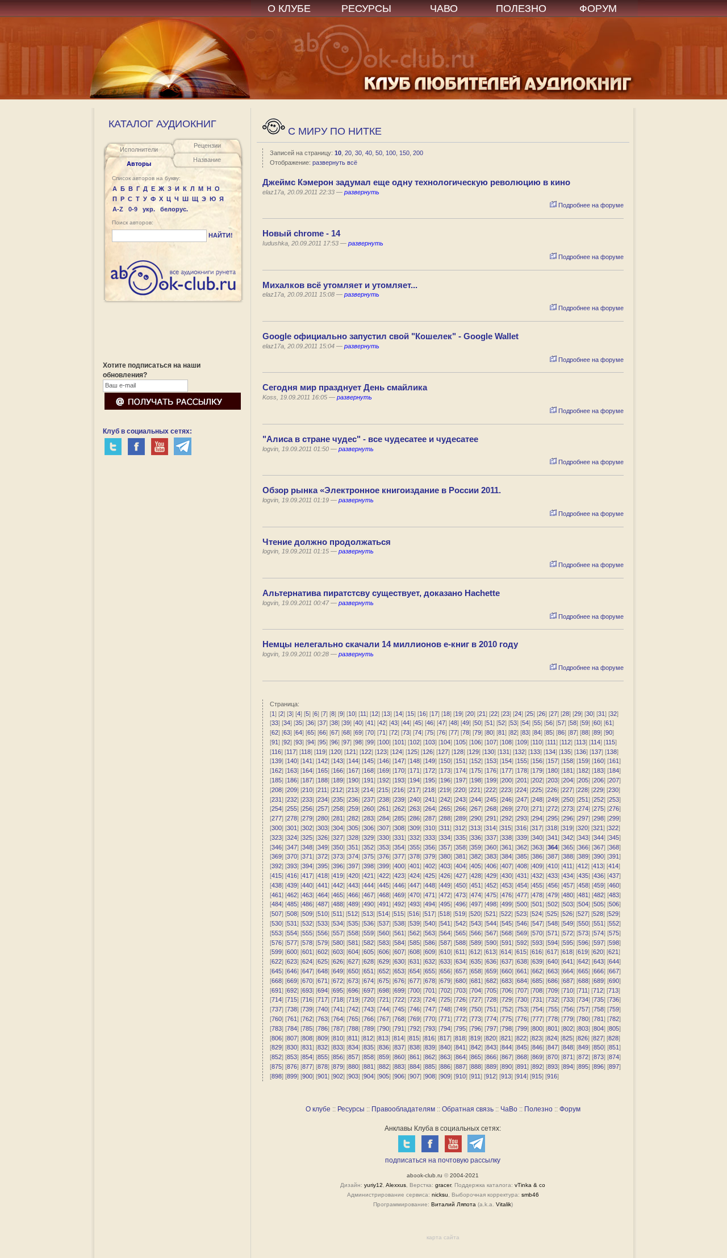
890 (507, 1066)
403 (445, 866)
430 (507, 875)
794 (445, 1028)
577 (292, 942)
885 (430, 1066)
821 (506, 1038)
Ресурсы (351, 1109)
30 (358, 152)
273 (568, 808)
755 (553, 1009)
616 (537, 951)
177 (507, 770)
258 (338, 808)
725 (445, 999)
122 (366, 751)
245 (491, 799)
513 (368, 913)
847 (553, 1047)
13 (386, 713)
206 (599, 780)
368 (614, 847)
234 (322, 799)
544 (491, 923)
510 (322, 913)
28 (565, 713)
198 (476, 780)
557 (338, 933)
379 (430, 856)
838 (415, 1047)
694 (322, 990)
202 (537, 780)
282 (353, 818)
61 (608, 722)
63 (286, 732)
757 (583, 1009)
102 (415, 742)
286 (415, 818)
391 (614, 856)
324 (292, 837)
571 (553, 933)
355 (415, 847)
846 (537, 1047)
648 (322, 971)
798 (507, 1028)
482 (599, 895)
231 (276, 799)
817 (445, 1038)
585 (415, 942)
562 (415, 933)
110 (537, 742)
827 (598, 1038)
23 (506, 713)
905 (384, 1076)
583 (384, 942)
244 (476, 799)
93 (298, 742)
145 (369, 760)
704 (476, 990)
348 (307, 847)
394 (307, 866)
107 (491, 742)
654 (415, 971)
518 (445, 913)
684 (522, 980)
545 (507, 923)
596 (583, 942)
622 (276, 961)
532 (307, 923)
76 (441, 732)
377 (399, 856)
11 (363, 713)
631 (415, 961)
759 (614, 1009)
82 (513, 732)
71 (382, 732)
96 (334, 742)
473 (461, 895)
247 (522, 799)
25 (530, 713)
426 (445, 875)
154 (507, 760)
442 (338, 885)
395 (322, 866)
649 (338, 971)
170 (399, 770)
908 (430, 1076)
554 (292, 933)
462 (292, 895)
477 (522, 895)
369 (276, 856)
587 (445, 942)
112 (566, 742)
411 (568, 866)
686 (553, 980)
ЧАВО (444, 8)
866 (491, 1056)
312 (460, 827)
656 (445, 971)
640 (553, 961)
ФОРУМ (598, 8)
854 (307, 1056)
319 (567, 827)
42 (382, 722)
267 (476, 808)
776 (522, 1018)
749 (461, 1009)
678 (430, 980)
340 (537, 837)
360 (491, 847)
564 (445, 933)
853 (292, 1056)
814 (399, 1038)
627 (353, 961)
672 (338, 980)
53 (513, 722)
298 (599, 818)
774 (491, 1018)
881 (369, 1066)
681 (476, 980)
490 (369, 904)
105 (461, 742)
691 (276, 990)
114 (595, 742)
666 (599, 971)
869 (537, 1056)
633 (445, 961)
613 (491, 951)
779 (568, 1018)
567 (491, 933)
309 (415, 827)
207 (614, 780)
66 (322, 732)
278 (292, 818)
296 (568, 818)
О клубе (318, 1109)
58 (573, 722)
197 (461, 780)
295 (553, 818)
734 (583, 999)
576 (276, 942)
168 (369, 770)
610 (445, 951)
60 (597, 722)
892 (537, 1066)
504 (583, 904)
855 (322, 1056)
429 (491, 875)
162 (276, 770)
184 (614, 770)
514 (383, 913)
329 (369, 837)
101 (399, 742)
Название (207, 159)
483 (614, 895)
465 (338, 895)
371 (307, 856)
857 (353, 1056)
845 (522, 1047)
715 (292, 999)
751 (491, 1009)
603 (338, 951)
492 (399, 904)
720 (369, 999)
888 (476, 1066)
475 (491, 895)
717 (322, 999)
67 (334, 732)
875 (276, 1066)
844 (507, 1047)
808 (307, 1038)
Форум (569, 1109)
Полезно (538, 1109)
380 (445, 856)
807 (292, 1038)
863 (445, 1056)
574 (599, 933)
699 (399, 990)
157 (553, 760)
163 (292, 770)
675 (384, 980)
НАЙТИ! (220, 235)
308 (399, 827)
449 (445, 885)
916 (552, 1076)
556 (322, 933)
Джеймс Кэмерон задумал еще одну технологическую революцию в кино (416, 182)
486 (307, 904)
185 (276, 780)
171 (415, 770)
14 (398, 713)
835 (369, 1047)
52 (501, 722)
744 (384, 1009)
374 (353, 856)
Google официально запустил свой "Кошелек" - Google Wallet (390, 336)
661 (522, 971)
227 (567, 789)
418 (322, 875)
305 (353, 827)
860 (399, 1056)
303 (322, 827)
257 (322, 808)
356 (430, 847)
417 (307, 875)
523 (521, 913)
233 (307, 799)
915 (537, 1076)
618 (567, 951)
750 (476, 1009)
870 (553, 1056)
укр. (149, 209)
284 (384, 818)
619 (583, 951)
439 (292, 885)
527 (583, 913)
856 (338, 1056)
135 (566, 751)
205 (583, 780)
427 (461, 875)
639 (537, 961)
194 (415, 780)
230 (613, 789)
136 (581, 751)
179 (537, 770)
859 (384, 1056)
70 (370, 732)
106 (476, 742)
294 (537, 818)
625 (322, 961)
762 (307, 1018)
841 (461, 1047)
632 (430, 961)
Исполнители (139, 149)
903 (353, 1076)
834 (353, 1047)
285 (399, 818)
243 (461, 799)
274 (583, 808)
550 (583, 923)
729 (507, 999)
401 (415, 866)
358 (461, 847)
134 (550, 751)
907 (415, 1076)
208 (276, 789)
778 (553, 1018)
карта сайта (443, 1237)
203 (553, 780)
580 (338, 942)
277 (276, 818)
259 (353, 808)
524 (537, 913)
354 (399, 847)
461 (276, 895)
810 (338, 1038)
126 (428, 751)
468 (384, 895)
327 (338, 837)
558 (353, 933)
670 (307, 980)
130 (489, 751)
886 (445, 1066)
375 (369, 856)
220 (460, 789)
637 (507, 961)
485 (292, 904)
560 (384, 933)
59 (585, 722)
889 (491, 1066)
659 (491, 971)
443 (353, 885)
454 (522, 885)
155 (522, 760)
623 (292, 961)
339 (522, 837)
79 (477, 732)
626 (338, 961)
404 (461, 866)
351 (353, 847)
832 (322, 1047)
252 (599, 799)
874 (614, 1056)
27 (553, 713)
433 (553, 875)
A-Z (117, 209)
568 (507, 933)
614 (506, 951)
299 (614, 818)
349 (322, 847)
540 (430, 923)
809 (322, 1038)
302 (307, 827)
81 (501, 732)
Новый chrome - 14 (301, 233)
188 (322, 780)
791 (399, 1028)
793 (430, 1028)
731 (537, 999)
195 (430, 780)
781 (599, 1018)
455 (537, 885)
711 (583, 990)
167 (353, 770)
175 (476, 770)
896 (599, 1066)
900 (307, 1076)
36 (310, 722)
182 (583, 770)
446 (399, 885)
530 (276, 923)
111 (551, 742)
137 (596, 751)
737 (276, 1009)
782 (614, 1018)
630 (399, 961)
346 (276, 847)
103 (430, 742)
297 (583, 818)
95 (322, 742)
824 (552, 1038)
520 (475, 913)
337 (491, 837)
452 (491, 885)
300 (276, 827)
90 (608, 732)
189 (338, 780)
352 (369, 847)
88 (585, 732)
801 (553, 1028)
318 (552, 827)
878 (322, 1066)
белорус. (174, 209)
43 (394, 722)
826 (583, 1038)
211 (322, 789)
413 (598, 866)
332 (415, 837)
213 (353, 789)
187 (307, 780)
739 (307, 1009)
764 (338, 1018)
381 (461, 856)
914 (521, 1076)
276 (614, 808)
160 (599, 760)
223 (506, 789)
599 (276, 951)
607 (399, 951)
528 (598, 913)
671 (322, 980)
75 (430, 732)
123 (382, 751)
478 (537, 895)
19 (458, 713)
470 (415, 895)
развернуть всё (334, 162)
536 (369, 923)
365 (568, 847)
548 (553, 923)
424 (415, 875)
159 (583, 760)
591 (507, 942)
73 (406, 732)
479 (553, 895)
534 (338, 923)
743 (369, 1009)
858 (369, 1056)
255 (292, 808)
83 (525, 732)
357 (445, 847)
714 (276, 999)
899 (292, 1076)
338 (507, 837)
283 (369, 818)
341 (553, 837)
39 (346, 722)
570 (537, 933)
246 (507, 799)
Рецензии (207, 145)
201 (522, 780)
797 (491, 1028)
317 (537, 827)
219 (445, 789)
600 (292, 951)
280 (322, 818)
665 (583, 971)
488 (338, 904)
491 (384, 904)
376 (384, 856)
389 (583, 856)
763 (322, 1018)
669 (292, 980)
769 (415, 1018)
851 (614, 1047)
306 (369, 827)
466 (353, 895)
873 (599, 1056)
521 (491, 913)
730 (522, 999)
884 (415, 1066)
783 (276, 1028)
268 (491, 808)
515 (399, 913)
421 (369, 875)
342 (568, 837)
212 (337, 789)
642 (583, 961)
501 (537, 904)
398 (369, 866)
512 (353, 913)
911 (476, 1076)
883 (399, 1066)
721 (384, 999)
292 (507, 818)
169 (384, 770)
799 (522, 1028)
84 (537, 732)
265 (445, 808)
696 (353, 990)
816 (429, 1038)
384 (507, 856)
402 (430, 866)
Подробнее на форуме (591, 205)
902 (338, 1076)
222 (491, 789)
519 (460, 913)
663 (553, 971)
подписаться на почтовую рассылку (442, 1160)
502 (553, 904)
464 (322, 895)
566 (476, 933)
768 (399, 1018)
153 (491, 760)
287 (430, 818)
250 (568, 799)
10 (338, 152)
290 (476, 818)
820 (491, 1038)
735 (599, 999)
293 (522, 818)
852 (276, 1056)
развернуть (361, 192)
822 (521, 1038)
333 (430, 837)
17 (434, 713)
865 (476, 1056)
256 (307, 808)
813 (383, 1038)
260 (369, 808)
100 (391, 152)
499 (507, 904)
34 (286, 722)
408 (522, 866)
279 (307, 818)
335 (461, 837)
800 (537, 1028)
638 (522, 961)
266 (461, 808)
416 (292, 875)
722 (399, 999)
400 (399, 866)
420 (353, 875)
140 (292, 760)
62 (274, 732)
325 (307, 837)
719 (353, 999)
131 (504, 751)
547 (537, 923)
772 (461, 1018)
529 (613, 913)
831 (307, 1047)
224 (521, 789)
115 (610, 742)
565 (461, 933)
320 (583, 827)
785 (307, 1028)
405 (476, 866)
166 (338, 770)
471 (430, 895)
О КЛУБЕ (289, 8)
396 (338, 866)
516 (414, 913)
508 (292, 913)
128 (458, 751)
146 (384, 760)
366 (583, 847)
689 (599, 980)
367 (599, 847)
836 (384, 1047)
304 (338, 827)
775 (507, 1018)
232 (292, 799)
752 (507, 1009)
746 (415, 1009)
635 (476, 961)
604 (353, 951)
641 (568, 961)
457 (568, 885)
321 (598, 827)
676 (399, 980)
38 (334, 722)
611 (460, 951)
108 (507, 742)
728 (491, 999)
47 (441, 722)
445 (384, 885)
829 (276, 1047)
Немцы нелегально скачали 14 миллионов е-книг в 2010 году (390, 644)
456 (553, 885)
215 (383, 789)
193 (399, 780)
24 (518, 713)
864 (461, 1056)
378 (415, 856)
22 (494, 713)
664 (568, 971)
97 (346, 742)
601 (307, 951)
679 (445, 980)
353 (384, 847)
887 (461, 1066)
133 (535, 751)
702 (445, 990)
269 (507, 808)
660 (507, 971)
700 (415, 990)
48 (453, 722)
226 (552, 789)
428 (476, 875)
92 (286, 742)
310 (430, 827)
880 (353, 1066)
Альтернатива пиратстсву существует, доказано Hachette (381, 593)
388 (568, 856)
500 (522, 904)
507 (276, 913)
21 (482, 713)
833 (338, 1047)
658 (476, 971)
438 (276, 885)
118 (306, 751)
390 (599, 856)
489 (353, 904)
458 (583, 885)
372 (322, 856)
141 (307, 760)
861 (415, 1056)
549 (568, 923)
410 (553, 866)
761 (292, 1018)
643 (599, 961)
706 (507, 990)
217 (414, 789)
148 (415, 760)
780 (583, 1018)
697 (369, 990)
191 (369, 780)
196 (445, 780)
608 (415, 951)
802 (568, 1028)
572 (568, 933)
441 (322, 885)
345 (614, 837)
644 (614, 961)
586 (430, 942)
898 (276, 1076)
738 (292, 1009)
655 (430, 971)
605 (369, 951)
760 (276, 1018)
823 (537, 1038)
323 (276, 837)
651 (369, 971)
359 (476, 847)
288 (445, 818)
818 (460, 1038)
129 (474, 751)
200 (418, 152)
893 (553, 1066)
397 (353, 866)
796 (476, 1028)
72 (394, 732)
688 (583, 980)
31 (601, 713)
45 (418, 722)
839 (430, 1047)
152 (476, 760)
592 (522, 942)
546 (522, 923)
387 (553, 856)
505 (599, 904)
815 (414, 1038)
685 (537, 980)
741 (338, 1009)
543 (476, 923)
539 (415, 923)
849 (583, 1047)
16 (422, 713)
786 (322, 1028)
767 (384, 1018)
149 (430, 760)
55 (537, 722)
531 (292, 923)
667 (614, 971)
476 (507, 895)
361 (507, 847)
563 (430, 933)
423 (399, 875)
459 (599, 885)
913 (506, 1076)
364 (553, 847)
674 (369, 980)
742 (353, 1009)
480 (568, 895)
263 (415, 808)
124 (397, 751)
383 (491, 856)
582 (369, 942)
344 (599, 837)
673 (353, 980)
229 (598, 789)
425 (430, 875)
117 (291, 751)
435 (583, 875)
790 (384, 1028)
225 (537, 789)
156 (537, 760)
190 (353, 780)
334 (445, 837)
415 (276, 875)
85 (549, 732)
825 (567, 1038)
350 (338, 847)
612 (475, 951)
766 (369, 1018)
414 (613, 866)
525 (552, 913)
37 (322, 722)
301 (292, 827)
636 (491, 961)
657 (461, 971)
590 (491, 942)
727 (476, 999)
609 (430, 951)
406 (491, 866)
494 (430, 904)
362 (522, 847)
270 (522, 808)
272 (553, 808)
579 (322, 942)
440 (307, 885)
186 (292, 780)
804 (599, 1028)
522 (506, 913)
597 (599, 942)
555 (307, 933)
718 (338, 999)
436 (599, 875)
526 (567, 913)
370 (292, 856)
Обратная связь (468, 1109)
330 (384, 837)
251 (583, 799)
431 (522, 875)
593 (537, 942)
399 (384, 866)
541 (445, 923)
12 (374, 713)
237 (369, 799)
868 (522, 1056)
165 (322, 770)
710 (568, 990)
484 (276, 904)
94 (310, 742)
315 (506, 827)
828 (613, 1038)
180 (553, 770)
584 (399, 942)
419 (338, 875)
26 (541, 713)
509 (307, 913)
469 (399, 895)
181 (568, 770)
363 (537, 847)
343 (583, 837)
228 (583, 789)
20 (348, 152)
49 (465, 722)
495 (445, 904)
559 (369, 933)
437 (614, 875)
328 (353, 837)
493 (415, 904)
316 (521, 827)
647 (307, 971)
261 (384, 808)
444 (369, 885)
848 (568, 1047)
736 (614, 999)
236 (353, 799)
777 (537, 1018)
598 (614, 942)
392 (276, 866)
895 (583, 1066)
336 (476, 837)
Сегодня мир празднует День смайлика (344, 387)
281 (338, 818)
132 (520, 751)
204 (568, 780)
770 (430, 1018)
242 (445, 799)
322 (613, 827)
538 (399, 923)
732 (553, 999)
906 (399, 1076)
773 (476, 1018)
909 (445, 1076)
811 (353, 1038)
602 (322, 951)
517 (429, 913)
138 (612, 751)
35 (298, 722)
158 (568, 760)
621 (613, 951)
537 (384, 923)
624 (307, 961)
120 (336, 751)
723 (415, 999)
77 (453, 732)
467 (369, 895)
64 (298, 732)
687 (568, 980)
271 (537, 808)
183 (599, 770)
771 (445, 1018)
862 (430, 1056)
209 (292, 789)
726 (461, 999)
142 (322, 760)
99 (370, 742)
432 (537, 875)
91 (274, 742)
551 (599, 923)
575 (614, 933)
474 (476, 895)
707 (522, 990)
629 (384, 961)
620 (598, 951)
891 (522, 1066)
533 (322, 923)
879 (338, 1066)
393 (292, 866)
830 (292, 1047)
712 (598, 990)
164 (307, 770)
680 (461, 980)
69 (358, 732)
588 (461, 942)
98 (358, 742)
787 (338, 1028)
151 (461, 760)
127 (443, 751)
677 (415, 980)
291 (491, 818)
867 (507, 1056)
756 (568, 1009)
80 (489, 732)
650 (353, 971)
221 (475, 789)
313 (475, 827)
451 (476, 885)
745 (399, 1009)
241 (430, 799)
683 (507, 980)
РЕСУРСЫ (366, 8)
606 (384, 951)
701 (430, 990)
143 (338, 760)
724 (430, 999)
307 (384, 827)
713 (613, 990)
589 (476, 942)
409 (537, 866)
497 (476, 904)
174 (461, 770)
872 (583, 1056)
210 (307, 789)
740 (322, 1009)
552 (614, 923)
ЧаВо (508, 1109)
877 (307, 1066)
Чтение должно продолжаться (326, 542)
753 (522, 1009)
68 (346, 732)
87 (573, 732)
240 (415, 799)
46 (430, 722)
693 (307, 990)
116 (276, 751)
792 (415, 1028)
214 (368, 789)
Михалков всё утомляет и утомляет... (339, 285)
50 (378, 152)
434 (568, 875)
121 (351, 751)
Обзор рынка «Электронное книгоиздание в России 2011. (381, 490)
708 (537, 990)
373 (338, 856)
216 (399, 789)
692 (292, 990)
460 (614, 885)
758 (599, 1009)
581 (353, 942)
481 (583, 895)
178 (522, 770)
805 (614, 1028)
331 (399, 837)
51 (489, 722)
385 (522, 856)
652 (384, 971)
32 (613, 713)
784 (292, 1028)
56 (549, 722)
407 (507, 866)
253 (614, 799)
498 (491, 904)
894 (568, 1066)
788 (353, 1028)
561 (399, 933)
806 (276, 1038)
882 (384, 1066)
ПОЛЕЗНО (521, 8)
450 (461, 885)
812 (368, 1038)
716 (307, 999)
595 (568, 942)
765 (353, 1018)
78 (465, 732)
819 (475, 1038)
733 (568, 999)
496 (461, 904)
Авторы (139, 163)
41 (370, 722)
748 (445, 1009)
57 (561, 722)
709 (553, 990)
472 (445, 895)
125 (412, 751)
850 (599, 1047)
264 (430, 808)
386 (537, 856)
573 (583, 933)
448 (430, 885)
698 (384, 990)
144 (353, 760)
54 (525, 722)
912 (491, 1076)
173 (445, 770)
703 (461, 990)
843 (491, 1047)
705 (491, 990)
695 (338, 990)
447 (415, 885)
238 (384, 799)
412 (583, 866)
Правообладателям (403, 1109)
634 (461, 961)
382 (476, 856)
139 (276, 760)
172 (430, 770)
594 (553, 942)
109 (522, 742)
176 (491, 770)
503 (568, 904)
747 (430, 1009)
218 (429, 789)
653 (399, 971)
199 (491, 780)
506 (614, 904)
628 (369, 961)
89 (597, 732)
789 (369, 1028)
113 (581, 742)
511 (337, 913)
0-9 (132, 209)
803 (583, 1028)
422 (384, 875)
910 (461, 1076)
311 (445, 827)
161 (614, 760)
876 (292, 1066)
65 (310, 732)
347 (292, 847)
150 (404, 152)
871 (568, 1056)
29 (577, 713)
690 (614, 980)
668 (276, 980)
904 (369, 1076)
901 (322, 1076)
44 (406, 722)
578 (307, 942)
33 (274, 722)
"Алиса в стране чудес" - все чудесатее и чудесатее (370, 439)
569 (522, 933)
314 (491, 827)
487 (322, 904)
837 (399, 1047)
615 (521, 951)
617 (552, 951)
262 (399, 808)
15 (410, 713)
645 (276, 971)
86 (561, 732)
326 (322, 837)
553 (276, 933)
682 (491, 980)
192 (384, 780)
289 (461, 818)
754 (537, 1009)
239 (399, 799)
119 (320, 751)
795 (461, 1028)
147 (399, 760)
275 (599, 808)
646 (292, 971)
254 (276, 808)
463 (307, 895)
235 (338, 799)
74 (418, 732)
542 (461, 923)
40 (368, 152)
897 (614, 1066)
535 (353, 923)
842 (476, 1047)
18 (446, 713)
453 (507, 885)
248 (537, 799)
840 (445, 1047)
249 (553, 799)
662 (537, 971)
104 (445, 742)
